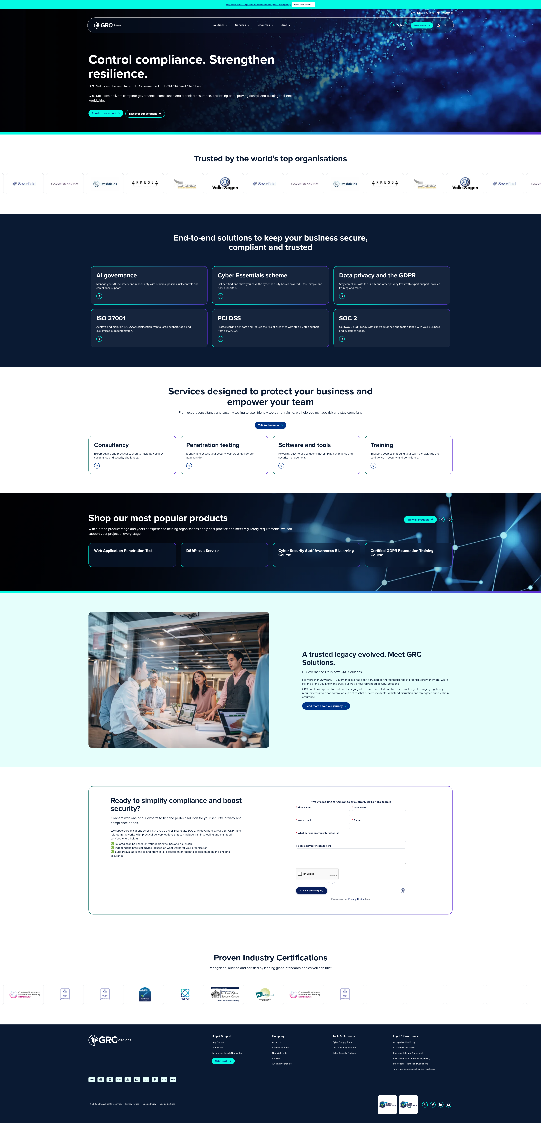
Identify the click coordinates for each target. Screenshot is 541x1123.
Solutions (219, 25)
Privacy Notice (132, 1103)
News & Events (279, 1052)
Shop (284, 25)
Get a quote (420, 25)
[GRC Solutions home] (148, 1040)
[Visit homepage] (107, 25)
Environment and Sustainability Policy (411, 1058)
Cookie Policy (149, 1103)
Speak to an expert (104, 113)
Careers (276, 1058)
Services (240, 25)
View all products (418, 519)
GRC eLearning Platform (344, 1047)
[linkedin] (441, 1104)
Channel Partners (280, 1047)
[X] (425, 1104)
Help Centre (218, 1042)
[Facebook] (433, 1104)
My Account (447, 12)
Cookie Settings (167, 1103)
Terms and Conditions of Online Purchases (414, 1068)
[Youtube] (448, 1104)
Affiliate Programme (282, 1063)
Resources (263, 25)
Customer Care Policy (403, 1047)
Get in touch (221, 1061)
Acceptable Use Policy (404, 1042)
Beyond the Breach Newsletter (227, 1052)
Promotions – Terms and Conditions (410, 1063)
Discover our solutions (143, 114)
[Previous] (442, 519)
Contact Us (217, 1047)
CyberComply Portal (342, 1042)
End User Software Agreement (408, 1052)
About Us (276, 1042)
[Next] (450, 519)
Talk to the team (268, 425)
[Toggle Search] (445, 25)
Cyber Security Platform (344, 1052)
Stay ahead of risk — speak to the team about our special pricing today (269, 4)
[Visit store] (438, 25)
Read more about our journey (324, 706)
